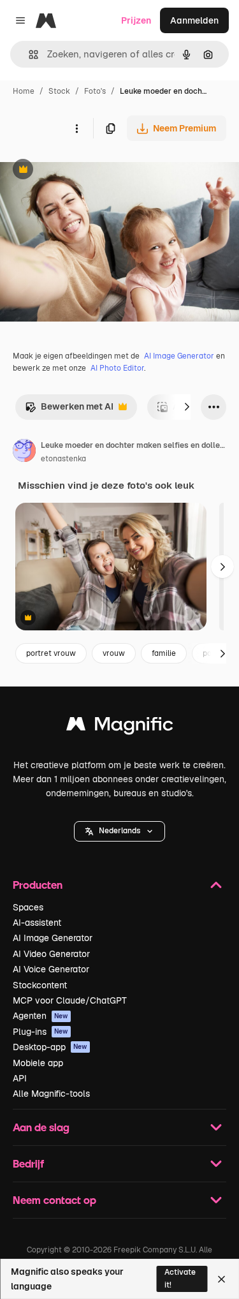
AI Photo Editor (117, 368)
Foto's (95, 91)
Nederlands (119, 831)
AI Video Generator (51, 954)
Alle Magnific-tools (51, 1093)
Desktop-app (50, 1047)
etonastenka (63, 459)
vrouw (114, 653)
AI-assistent (37, 922)
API (20, 1078)
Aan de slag (41, 1127)
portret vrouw (51, 653)
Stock (59, 91)
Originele (84, 171)
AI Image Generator (179, 356)
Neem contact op (54, 1199)
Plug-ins (40, 1031)
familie (164, 653)
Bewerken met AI (69, 410)
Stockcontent (40, 985)
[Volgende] (186, 407)
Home (23, 91)
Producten (37, 884)
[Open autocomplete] (28, 54)
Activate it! (180, 1278)
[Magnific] (119, 727)
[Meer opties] (76, 128)
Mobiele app (38, 1063)
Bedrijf (28, 1163)
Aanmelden (194, 20)
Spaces (28, 907)
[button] (119, 831)
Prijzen (136, 20)
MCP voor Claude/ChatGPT (70, 1000)
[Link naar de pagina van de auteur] (24, 452)
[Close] (221, 1279)
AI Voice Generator (51, 969)
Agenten (40, 1015)
